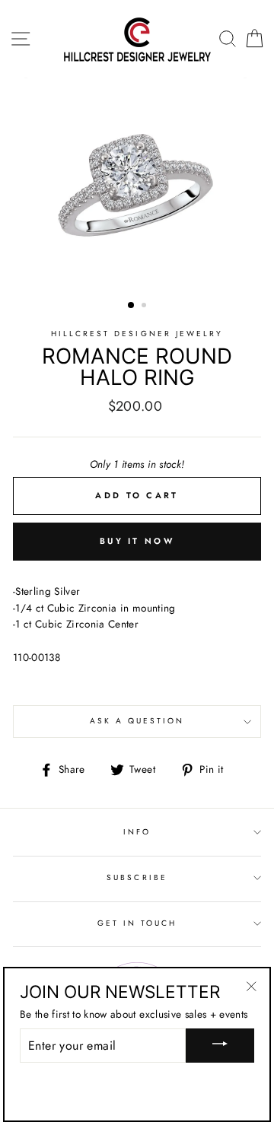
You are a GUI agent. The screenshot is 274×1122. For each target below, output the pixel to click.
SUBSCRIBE (137, 877)
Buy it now (137, 541)
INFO (137, 832)
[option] (137, 186)
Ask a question (137, 720)
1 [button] (131, 306)
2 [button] (145, 306)
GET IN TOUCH (137, 923)
